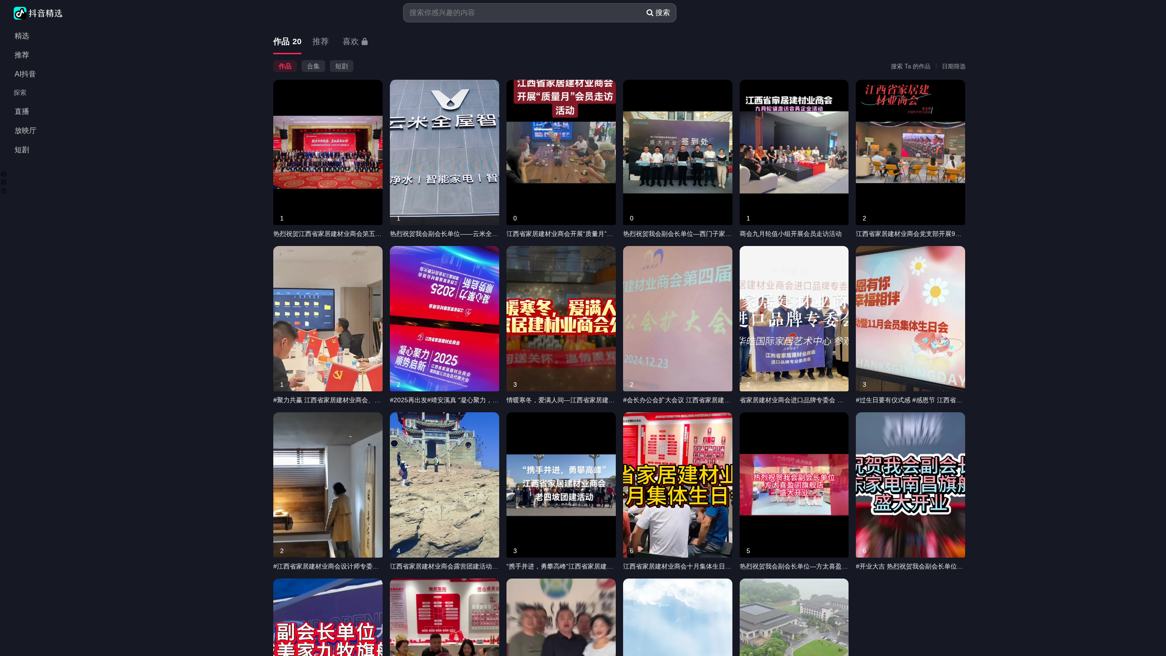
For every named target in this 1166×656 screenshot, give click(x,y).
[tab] (287, 42)
